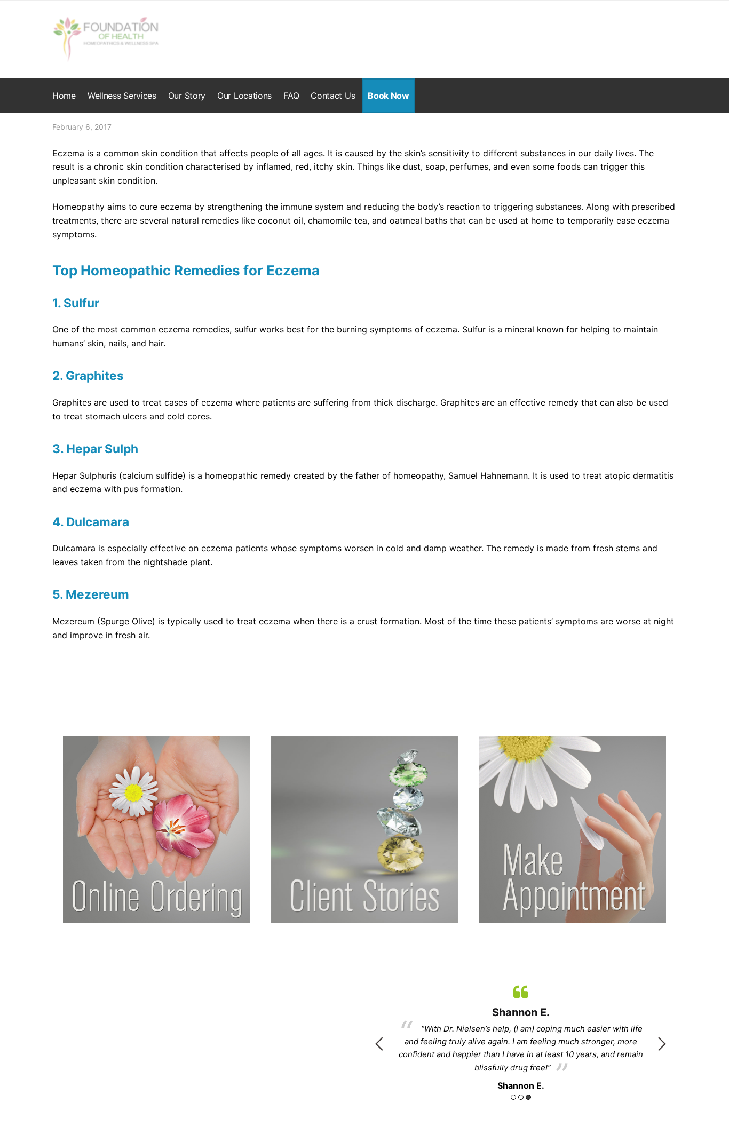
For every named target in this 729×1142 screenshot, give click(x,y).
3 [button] (528, 1097)
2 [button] (521, 1097)
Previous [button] (379, 1044)
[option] (520, 1036)
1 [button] (513, 1097)
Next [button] (662, 1044)
